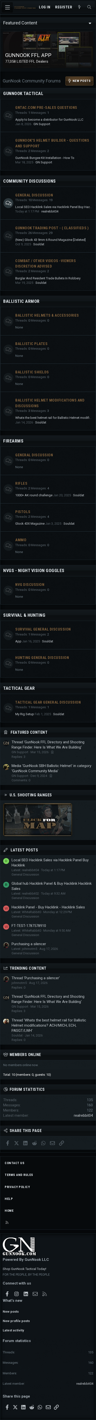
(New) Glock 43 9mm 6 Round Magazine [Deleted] (50, 240)
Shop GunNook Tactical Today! (24, 1269)
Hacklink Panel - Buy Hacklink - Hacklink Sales (48, 907)
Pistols (23, 512)
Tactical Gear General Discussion (48, 702)
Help (9, 1199)
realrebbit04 (49, 211)
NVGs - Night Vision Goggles (33, 570)
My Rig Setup (24, 714)
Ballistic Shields (32, 372)
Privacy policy (17, 1187)
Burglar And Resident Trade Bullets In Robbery (47, 278)
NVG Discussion (29, 584)
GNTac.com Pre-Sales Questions (46, 107)
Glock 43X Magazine (30, 523)
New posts (11, 1311)
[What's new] (79, 7)
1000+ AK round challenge (33, 495)
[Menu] (7, 7)
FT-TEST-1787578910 (29, 925)
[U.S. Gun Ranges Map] (37, 835)
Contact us (14, 1163)
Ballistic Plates (31, 344)
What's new (12, 1300)
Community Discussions (29, 181)
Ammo (20, 540)
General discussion (34, 455)
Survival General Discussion (43, 629)
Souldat (38, 244)
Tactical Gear (19, 688)
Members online (25, 1054)
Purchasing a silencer (29, 944)
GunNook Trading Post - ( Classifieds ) (52, 228)
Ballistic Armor (21, 301)
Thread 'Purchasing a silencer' (36, 978)
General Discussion (34, 195)
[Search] (89, 7)
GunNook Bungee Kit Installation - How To (44, 158)
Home (9, 1210)
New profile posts (16, 1321)
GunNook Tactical (23, 93)
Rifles (21, 483)
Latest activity (13, 1330)
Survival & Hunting (24, 615)
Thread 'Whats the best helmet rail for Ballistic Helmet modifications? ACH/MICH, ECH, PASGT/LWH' (49, 1025)
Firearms (13, 440)
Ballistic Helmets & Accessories (47, 315)
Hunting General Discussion (42, 657)
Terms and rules (19, 1175)
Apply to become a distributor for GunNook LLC (49, 119)
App (18, 641)
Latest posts (24, 850)
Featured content (29, 732)
